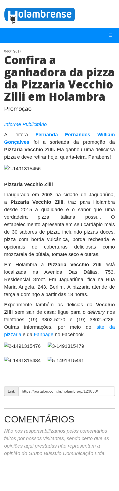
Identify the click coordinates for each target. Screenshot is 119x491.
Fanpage (43, 334)
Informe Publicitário (25, 124)
